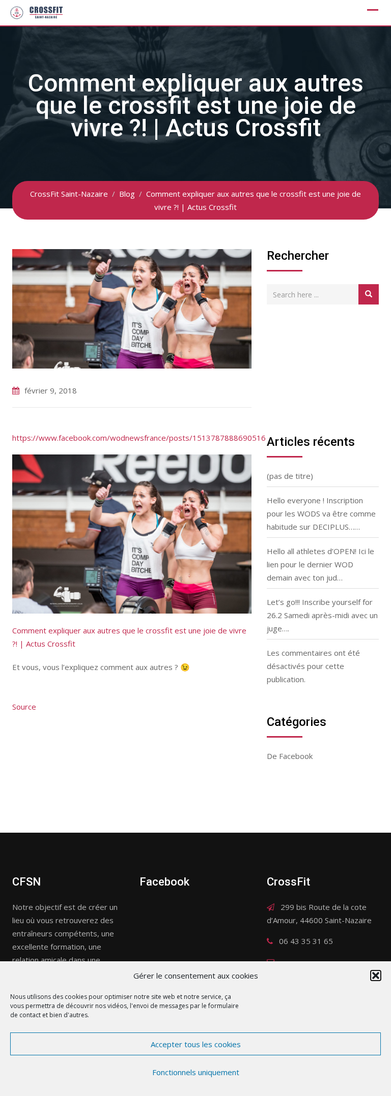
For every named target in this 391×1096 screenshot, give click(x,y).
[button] (376, 975)
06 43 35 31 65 (306, 941)
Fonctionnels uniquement (195, 1072)
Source (24, 707)
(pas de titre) (290, 476)
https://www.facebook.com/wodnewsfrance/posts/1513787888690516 (139, 438)
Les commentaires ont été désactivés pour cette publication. (313, 666)
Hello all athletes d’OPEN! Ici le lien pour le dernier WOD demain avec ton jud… (320, 564)
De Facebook (290, 756)
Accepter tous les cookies (196, 1044)
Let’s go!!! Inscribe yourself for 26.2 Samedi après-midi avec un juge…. (322, 615)
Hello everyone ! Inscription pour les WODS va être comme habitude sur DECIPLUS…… (321, 513)
